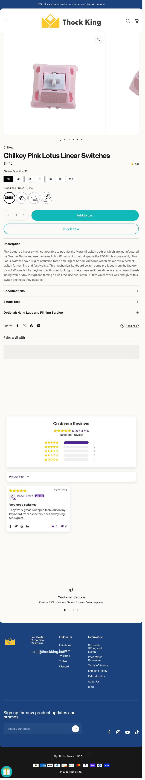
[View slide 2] (69, 610)
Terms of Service (98, 665)
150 (71, 179)
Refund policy (96, 676)
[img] (17, 490)
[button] (52, 442)
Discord (64, 666)
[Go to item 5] (78, 140)
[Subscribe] (75, 728)
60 (29, 179)
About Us (94, 681)
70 (39, 179)
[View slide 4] (78, 610)
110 (60, 179)
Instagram (65, 650)
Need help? (132, 325)
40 (19, 179)
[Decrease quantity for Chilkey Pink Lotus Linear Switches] (8, 215)
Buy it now (71, 229)
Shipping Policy (97, 670)
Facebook (65, 645)
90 (50, 179)
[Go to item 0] (61, 140)
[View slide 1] (65, 610)
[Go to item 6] (82, 140)
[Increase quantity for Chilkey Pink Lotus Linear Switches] (24, 215)
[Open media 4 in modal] (98, 39)
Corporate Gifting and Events (95, 648)
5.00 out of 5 (80, 430)
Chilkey (8, 147)
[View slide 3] (73, 610)
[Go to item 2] (69, 140)
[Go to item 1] (65, 140)
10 (8, 179)
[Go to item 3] (73, 140)
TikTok (63, 661)
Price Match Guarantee (95, 658)
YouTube (64, 656)
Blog (91, 686)
